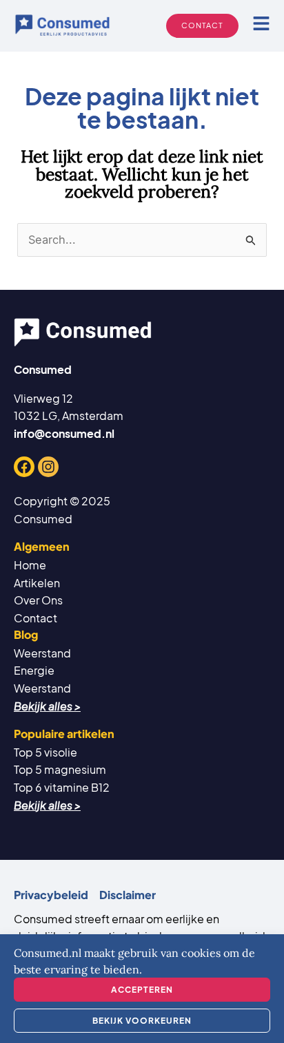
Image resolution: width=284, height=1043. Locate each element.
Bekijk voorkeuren (142, 1020)
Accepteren (142, 989)
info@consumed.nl (64, 433)
